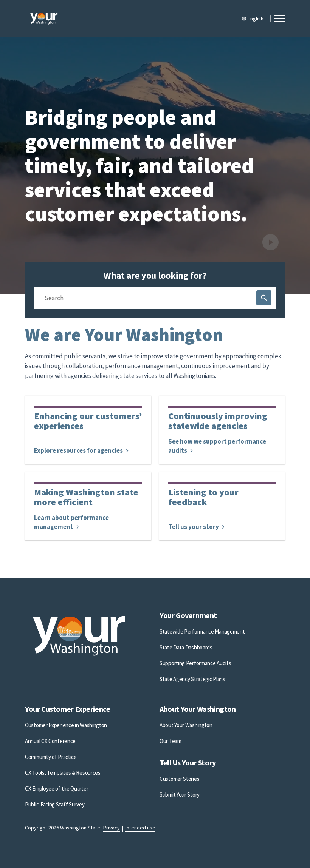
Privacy (111, 827)
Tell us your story (194, 527)
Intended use (140, 827)
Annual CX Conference (50, 741)
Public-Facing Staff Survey (54, 804)
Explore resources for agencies (79, 450)
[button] (279, 18)
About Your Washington (186, 725)
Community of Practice (51, 756)
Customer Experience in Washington (66, 725)
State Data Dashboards (186, 647)
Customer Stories (179, 778)
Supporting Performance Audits (195, 663)
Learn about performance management (71, 522)
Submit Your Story (180, 794)
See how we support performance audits (217, 446)
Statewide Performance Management (202, 631)
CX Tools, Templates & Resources (63, 772)
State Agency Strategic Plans (192, 679)
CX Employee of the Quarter (56, 788)
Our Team (170, 741)
